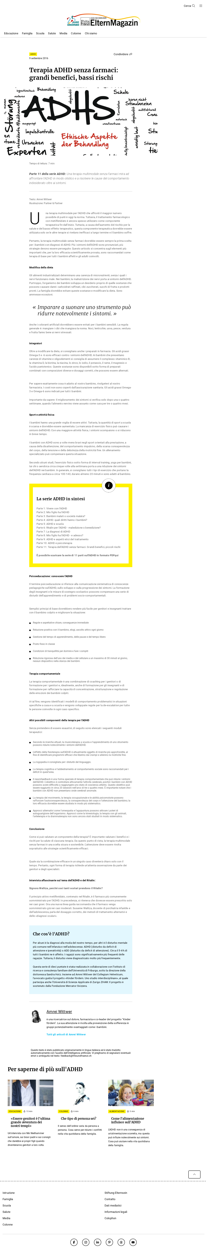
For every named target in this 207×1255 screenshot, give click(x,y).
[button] (123, 54)
